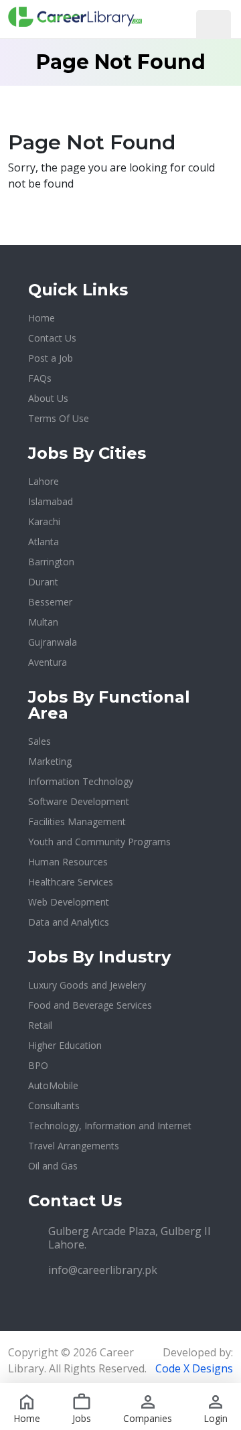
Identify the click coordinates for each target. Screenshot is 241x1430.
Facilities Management (77, 821)
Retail (40, 1025)
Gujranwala (52, 642)
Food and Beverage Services (90, 1005)
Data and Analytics (68, 922)
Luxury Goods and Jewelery (87, 985)
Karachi (44, 521)
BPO (38, 1065)
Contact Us (52, 338)
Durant (43, 581)
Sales (39, 741)
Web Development (68, 902)
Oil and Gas (53, 1165)
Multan (43, 622)
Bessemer (50, 601)
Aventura (47, 662)
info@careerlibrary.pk (102, 1270)
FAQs (40, 378)
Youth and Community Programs (99, 841)
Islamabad (50, 501)
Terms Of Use (58, 418)
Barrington (51, 561)
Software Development (78, 801)
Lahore (43, 481)
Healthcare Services (70, 881)
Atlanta (43, 541)
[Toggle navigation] (213, 26)
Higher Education (65, 1045)
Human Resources (68, 861)
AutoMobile (53, 1085)
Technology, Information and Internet (109, 1125)
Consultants (54, 1105)
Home (41, 317)
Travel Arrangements (73, 1145)
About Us (48, 398)
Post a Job (50, 358)
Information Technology (80, 781)
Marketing (50, 761)
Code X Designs (194, 1368)
